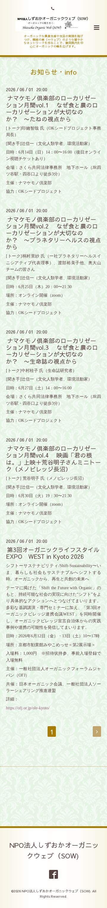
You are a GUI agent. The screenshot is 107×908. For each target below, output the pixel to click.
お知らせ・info (53, 71)
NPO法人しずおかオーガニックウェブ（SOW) (54, 850)
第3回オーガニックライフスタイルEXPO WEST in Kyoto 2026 (53, 553)
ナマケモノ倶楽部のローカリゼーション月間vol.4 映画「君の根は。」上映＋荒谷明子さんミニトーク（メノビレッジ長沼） (53, 458)
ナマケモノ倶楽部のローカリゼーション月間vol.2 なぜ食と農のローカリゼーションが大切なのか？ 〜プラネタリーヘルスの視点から (53, 233)
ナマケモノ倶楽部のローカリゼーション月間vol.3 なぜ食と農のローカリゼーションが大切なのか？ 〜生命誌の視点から (52, 350)
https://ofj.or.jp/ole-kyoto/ (28, 708)
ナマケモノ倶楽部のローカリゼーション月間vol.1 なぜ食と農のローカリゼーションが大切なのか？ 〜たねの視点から (52, 108)
